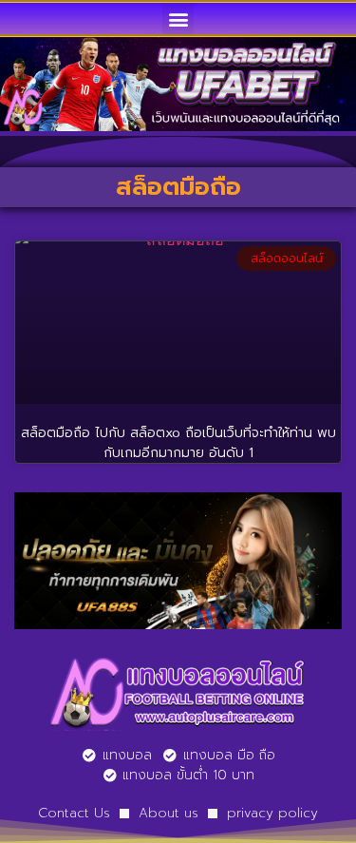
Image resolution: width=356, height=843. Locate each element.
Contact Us (74, 813)
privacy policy (272, 813)
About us (168, 813)
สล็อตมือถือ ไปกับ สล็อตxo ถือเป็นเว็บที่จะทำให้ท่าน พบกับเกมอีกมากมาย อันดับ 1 (178, 443)
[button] (178, 18)
